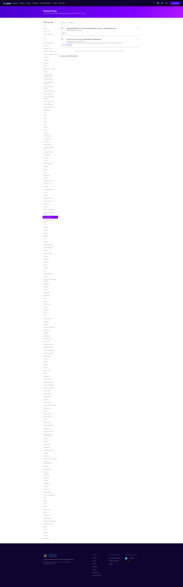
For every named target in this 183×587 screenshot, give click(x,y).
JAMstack (47, 284)
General (46, 236)
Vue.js (45, 501)
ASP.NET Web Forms (50, 51)
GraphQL (46, 259)
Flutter (46, 230)
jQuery (46, 535)
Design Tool (47, 184)
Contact (95, 572)
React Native (47, 414)
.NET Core (47, 31)
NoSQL (46, 367)
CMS (45, 118)
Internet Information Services (50, 280)
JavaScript (47, 292)
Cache (45, 127)
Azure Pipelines (48, 104)
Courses (46, 157)
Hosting (46, 268)
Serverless (47, 444)
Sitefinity (46, 456)
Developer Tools (48, 189)
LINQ (45, 307)
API (45, 40)
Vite (45, 498)
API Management (49, 43)
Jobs (45, 301)
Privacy (46, 399)
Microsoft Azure (48, 344)
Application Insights (50, 69)
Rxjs (45, 419)
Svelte (45, 472)
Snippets (95, 566)
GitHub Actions (48, 244)
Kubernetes (47, 304)
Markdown (47, 330)
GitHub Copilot (48, 247)
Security (46, 438)
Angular (46, 63)
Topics (95, 569)
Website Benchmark (50, 521)
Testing (46, 480)
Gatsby (46, 233)
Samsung (46, 428)
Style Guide (47, 469)
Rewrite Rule (47, 417)
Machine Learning (49, 327)
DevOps (46, 186)
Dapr (45, 169)
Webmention (47, 518)
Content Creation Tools (49, 148)
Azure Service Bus (49, 107)
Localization (47, 318)
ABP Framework (48, 34)
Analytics (46, 57)
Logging (46, 321)
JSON (45, 289)
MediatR (46, 333)
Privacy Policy (97, 575)
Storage (46, 466)
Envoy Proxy (47, 217)
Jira (45, 298)
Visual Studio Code (49, 495)
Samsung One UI (49, 431)
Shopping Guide (48, 450)
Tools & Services (114, 561)
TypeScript (47, 483)
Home (94, 558)
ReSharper (47, 408)
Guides (46, 262)
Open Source (47, 379)
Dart (45, 172)
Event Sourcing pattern (48, 220)
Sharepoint (47, 447)
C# (44, 113)
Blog (94, 563)
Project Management (50, 405)
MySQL (46, 359)
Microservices (48, 339)
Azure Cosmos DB (49, 91)
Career (46, 130)
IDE (45, 270)
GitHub (46, 242)
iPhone (46, 532)
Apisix (45, 66)
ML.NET (46, 324)
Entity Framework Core (49, 213)
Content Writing (48, 152)
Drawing (46, 204)
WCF (45, 503)
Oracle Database (49, 385)
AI (44, 37)
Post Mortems (48, 393)
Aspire (45, 71)
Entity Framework (49, 209)
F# (44, 224)
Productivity (47, 402)
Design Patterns (48, 181)
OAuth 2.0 (47, 370)
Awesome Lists (48, 79)
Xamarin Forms (48, 524)
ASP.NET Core (48, 48)
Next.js (46, 365)
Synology (46, 475)
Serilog (46, 441)
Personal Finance (49, 388)
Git (44, 239)
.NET (45, 28)
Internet (46, 276)
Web (45, 506)
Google (46, 256)
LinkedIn (131, 558)
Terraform (47, 478)
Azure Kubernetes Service (49, 97)
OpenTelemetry (48, 382)
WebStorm (47, 515)
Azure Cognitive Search (48, 87)
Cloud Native (47, 136)
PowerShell (47, 396)
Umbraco (46, 489)
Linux (45, 315)
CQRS (45, 121)
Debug (46, 178)
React (45, 411)
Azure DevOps (48, 94)
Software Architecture (50, 459)
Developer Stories (114, 558)
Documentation (48, 198)
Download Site (48, 201)
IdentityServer (48, 273)
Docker (46, 195)
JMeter (46, 287)
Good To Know (48, 253)
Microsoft (46, 341)
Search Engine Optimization (48, 435)
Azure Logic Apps (49, 101)
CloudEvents (47, 139)
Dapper (46, 166)
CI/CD (45, 115)
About (94, 561)
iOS (45, 530)
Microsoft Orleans (49, 350)
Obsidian (46, 376)
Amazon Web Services (50, 54)
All (44, 25)
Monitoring (47, 356)
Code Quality (47, 144)
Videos (111, 563)
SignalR (46, 453)
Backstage (47, 110)
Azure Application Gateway (49, 82)
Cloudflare (47, 141)
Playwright (47, 390)
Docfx (45, 192)
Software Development (48, 462)
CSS (45, 124)
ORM (45, 373)
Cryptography (48, 163)
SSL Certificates (48, 425)
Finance (46, 227)
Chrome (46, 133)
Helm (45, 265)
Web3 (45, 512)
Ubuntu (46, 486)
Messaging (47, 336)
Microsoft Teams (49, 353)
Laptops (46, 310)
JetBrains (46, 295)
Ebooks (46, 207)
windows (46, 538)
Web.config (47, 509)
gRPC (45, 527)
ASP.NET (46, 46)
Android (46, 60)
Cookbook (47, 155)
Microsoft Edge (48, 347)
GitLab (46, 250)
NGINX (46, 362)
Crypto (46, 160)
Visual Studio (47, 492)
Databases (47, 175)
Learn (45, 313)
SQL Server (47, 422)
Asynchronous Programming (48, 75)
